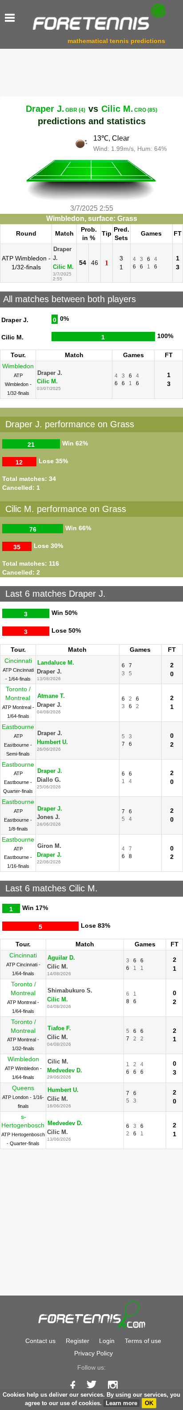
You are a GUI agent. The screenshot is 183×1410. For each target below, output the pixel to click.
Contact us (40, 1340)
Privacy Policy (93, 1353)
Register (77, 1340)
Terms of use (143, 1340)
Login (107, 1340)
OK (149, 1403)
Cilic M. (129, 109)
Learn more (121, 1403)
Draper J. (55, 109)
